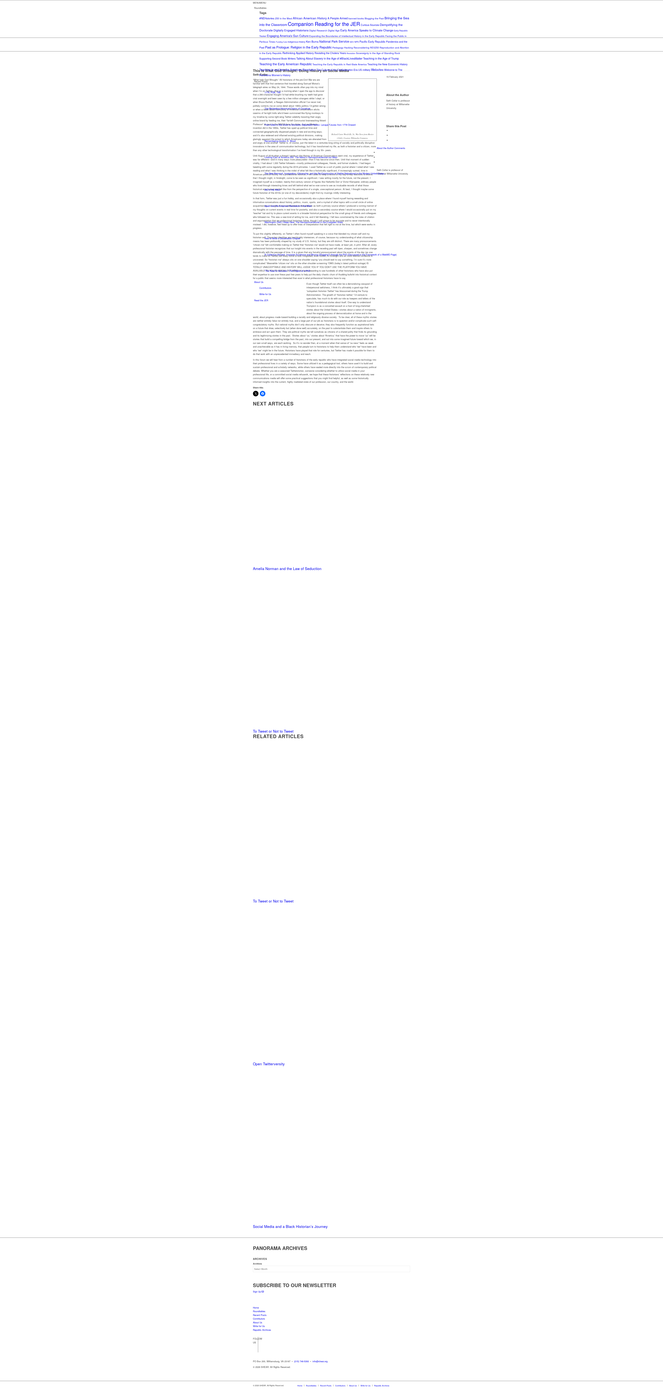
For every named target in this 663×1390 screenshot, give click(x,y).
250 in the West (283, 18)
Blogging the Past (374, 18)
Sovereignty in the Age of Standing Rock (378, 53)
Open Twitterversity (269, 1063)
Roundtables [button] (260, 7)
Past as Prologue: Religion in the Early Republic (298, 47)
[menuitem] (332, 305)
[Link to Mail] (407, 1385)
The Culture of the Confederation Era (337, 69)
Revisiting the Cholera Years (330, 53)
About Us (258, 282)
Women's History (281, 75)
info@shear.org (320, 1361)
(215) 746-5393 (301, 1361)
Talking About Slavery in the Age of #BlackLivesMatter (329, 58)
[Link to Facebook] (255, 1344)
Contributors (265, 287)
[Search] (255, 305)
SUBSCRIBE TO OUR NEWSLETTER (294, 1285)
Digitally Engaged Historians (291, 30)
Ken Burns (312, 41)
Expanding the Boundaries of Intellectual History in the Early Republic (347, 36)
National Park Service (334, 41)
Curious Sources (370, 25)
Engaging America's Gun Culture (288, 36)
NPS (356, 41)
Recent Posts (260, 1315)
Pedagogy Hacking (342, 47)
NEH (352, 42)
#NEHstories (266, 18)
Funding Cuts (281, 42)
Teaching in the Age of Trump (381, 58)
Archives (257, 1263)
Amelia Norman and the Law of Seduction (287, 568)
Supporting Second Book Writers (277, 58)
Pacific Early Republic (372, 41)
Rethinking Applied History (298, 53)
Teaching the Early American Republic (285, 64)
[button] (259, 2)
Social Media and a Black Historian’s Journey (290, 1226)
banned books (356, 18)
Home (256, 1307)
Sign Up (257, 1291)
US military (364, 69)
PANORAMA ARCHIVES (280, 1248)
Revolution (351, 53)
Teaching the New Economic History (387, 64)
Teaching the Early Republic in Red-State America (340, 64)
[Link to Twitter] (255, 1349)
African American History (310, 18)
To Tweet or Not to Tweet (273, 731)
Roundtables (259, 1311)
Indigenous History (296, 41)
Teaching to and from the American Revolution (287, 70)
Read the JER (261, 300)
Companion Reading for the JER (324, 23)
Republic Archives (262, 1329)
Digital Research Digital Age (324, 30)
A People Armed (338, 18)
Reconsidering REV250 (366, 47)
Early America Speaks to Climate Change (366, 30)
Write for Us (265, 294)
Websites (377, 69)
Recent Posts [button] (261, 81)
